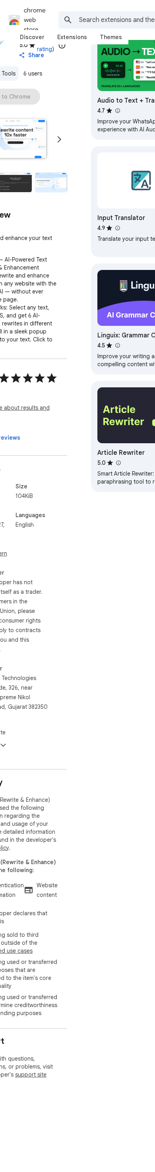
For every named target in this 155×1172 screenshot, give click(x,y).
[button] (51, 183)
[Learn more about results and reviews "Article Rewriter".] (118, 462)
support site (30, 1074)
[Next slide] (59, 139)
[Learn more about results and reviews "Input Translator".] (117, 228)
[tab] (32, 37)
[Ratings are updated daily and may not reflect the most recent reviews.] (62, 45)
